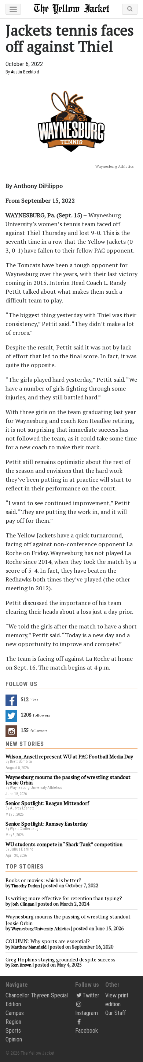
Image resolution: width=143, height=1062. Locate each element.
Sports (13, 1030)
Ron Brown (21, 965)
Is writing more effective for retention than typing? (64, 898)
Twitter (90, 995)
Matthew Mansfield (29, 947)
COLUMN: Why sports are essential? (48, 941)
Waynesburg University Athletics (40, 928)
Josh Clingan (22, 904)
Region (13, 1021)
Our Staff (115, 1013)
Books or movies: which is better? (43, 880)
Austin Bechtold (25, 72)
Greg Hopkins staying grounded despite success (60, 959)
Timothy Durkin (25, 885)
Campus (15, 1013)
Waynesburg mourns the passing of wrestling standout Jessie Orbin (68, 920)
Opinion (14, 1039)
